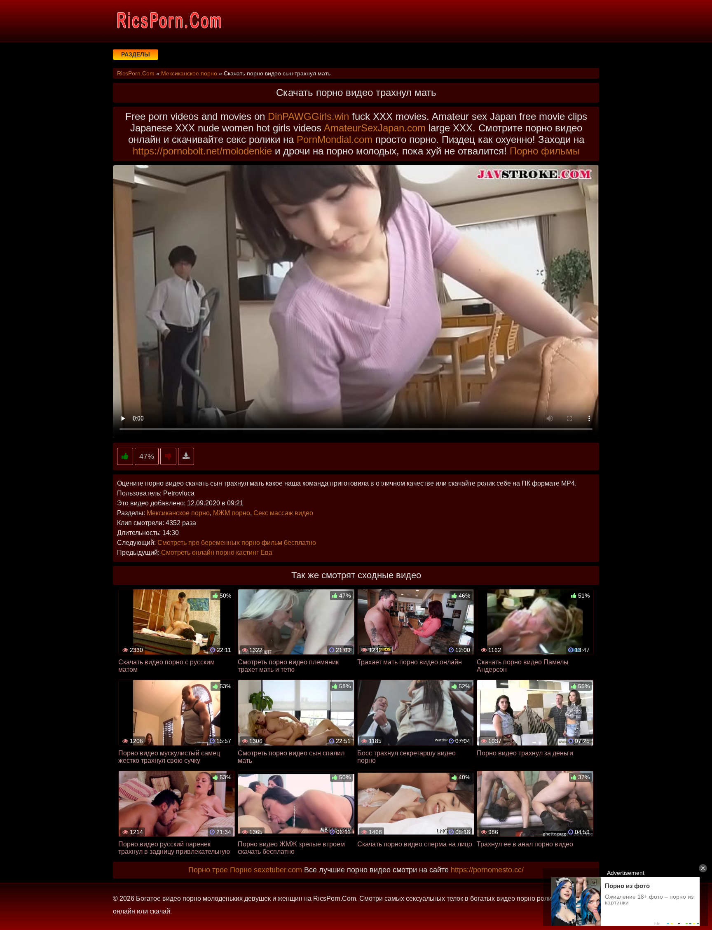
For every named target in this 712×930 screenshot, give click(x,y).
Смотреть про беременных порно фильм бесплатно (236, 542)
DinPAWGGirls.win (308, 116)
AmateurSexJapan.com (375, 127)
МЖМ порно (231, 512)
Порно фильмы (545, 151)
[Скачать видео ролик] (186, 456)
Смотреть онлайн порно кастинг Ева (216, 552)
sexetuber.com (278, 870)
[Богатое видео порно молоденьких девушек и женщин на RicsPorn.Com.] (168, 20)
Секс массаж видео (283, 512)
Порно (241, 870)
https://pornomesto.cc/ (487, 870)
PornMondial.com (334, 139)
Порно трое (208, 870)
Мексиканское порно (178, 512)
